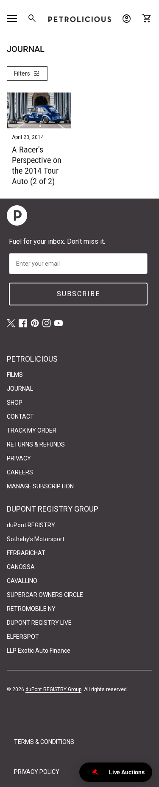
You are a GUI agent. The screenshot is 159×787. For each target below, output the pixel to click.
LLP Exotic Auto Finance (38, 650)
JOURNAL (20, 388)
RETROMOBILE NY (31, 608)
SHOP (14, 402)
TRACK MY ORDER (31, 430)
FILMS (15, 374)
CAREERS (20, 472)
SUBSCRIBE (78, 294)
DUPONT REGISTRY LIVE (39, 622)
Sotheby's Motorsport (35, 539)
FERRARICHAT (26, 553)
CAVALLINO (22, 580)
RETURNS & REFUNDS (36, 444)
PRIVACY (19, 458)
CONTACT (20, 416)
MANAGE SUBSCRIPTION (40, 486)
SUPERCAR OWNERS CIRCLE (45, 594)
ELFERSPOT (23, 636)
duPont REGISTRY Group (53, 689)
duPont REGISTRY (31, 525)
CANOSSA (21, 567)
